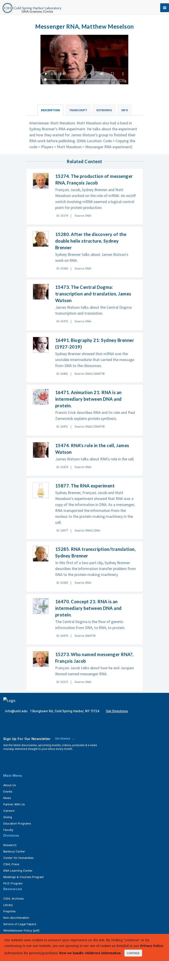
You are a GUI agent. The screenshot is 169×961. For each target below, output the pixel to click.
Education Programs (17, 823)
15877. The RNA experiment (85, 485)
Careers (9, 810)
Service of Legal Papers (19, 924)
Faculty (8, 830)
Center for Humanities (18, 858)
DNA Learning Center (18, 870)
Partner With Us (14, 804)
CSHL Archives (13, 898)
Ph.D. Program (12, 883)
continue (133, 953)
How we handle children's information (90, 953)
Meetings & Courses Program (23, 877)
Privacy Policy (151, 946)
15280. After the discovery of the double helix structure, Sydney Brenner (91, 241)
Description (50, 110)
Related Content (84, 161)
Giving (7, 817)
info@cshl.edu (16, 711)
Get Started (63, 738)
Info (124, 110)
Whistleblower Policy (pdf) (21, 930)
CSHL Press (11, 864)
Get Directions (117, 711)
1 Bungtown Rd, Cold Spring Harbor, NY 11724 (65, 711)
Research (10, 845)
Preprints (9, 911)
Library (8, 905)
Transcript (78, 110)
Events (7, 791)
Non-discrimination (16, 917)
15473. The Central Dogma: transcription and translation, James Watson (93, 293)
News (7, 798)
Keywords (104, 110)
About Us (9, 785)
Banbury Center (14, 851)
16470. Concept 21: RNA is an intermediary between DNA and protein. (88, 608)
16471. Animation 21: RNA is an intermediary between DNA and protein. (88, 399)
